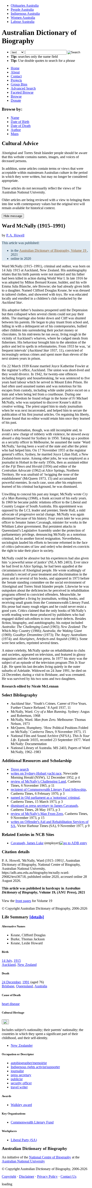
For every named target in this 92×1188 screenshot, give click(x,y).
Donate (16, 100)
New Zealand (27, 965)
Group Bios (19, 84)
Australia (40, 986)
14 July (7, 960)
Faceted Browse (22, 92)
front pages (23, 901)
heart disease (11, 1004)
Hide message (13, 216)
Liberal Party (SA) (24, 1140)
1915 (17, 960)
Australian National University (23, 1161)
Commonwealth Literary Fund (32, 1122)
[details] (36, 917)
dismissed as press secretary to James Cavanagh (44, 806)
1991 (25, 982)
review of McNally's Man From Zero (37, 814)
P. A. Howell (15, 235)
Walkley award (21, 1105)
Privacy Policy (47, 1176)
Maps (15, 134)
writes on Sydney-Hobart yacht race (36, 773)
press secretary (21, 1075)
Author (16, 130)
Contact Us (68, 1176)
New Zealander (22, 1045)
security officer (21, 1083)
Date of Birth (20, 122)
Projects (16, 80)
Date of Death (21, 126)
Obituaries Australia (25, 5)
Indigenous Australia (25, 13)
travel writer (19, 1087)
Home (15, 68)
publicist (17, 1079)
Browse (16, 96)
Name (15, 118)
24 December (11, 982)
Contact (16, 76)
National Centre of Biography (50, 1157)
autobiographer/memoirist (29, 1063)
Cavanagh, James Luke (27, 843)
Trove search (20, 769)
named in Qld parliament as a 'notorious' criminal (45, 797)
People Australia (22, 9)
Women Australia (23, 17)
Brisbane (8, 986)
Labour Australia (22, 22)
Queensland (24, 986)
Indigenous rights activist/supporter (35, 1067)
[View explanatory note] (5, 1021)
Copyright (9, 1176)
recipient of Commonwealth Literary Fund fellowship (48, 789)
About (15, 72)
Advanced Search (23, 88)
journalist (17, 1071)
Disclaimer (26, 1176)
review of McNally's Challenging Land (38, 781)
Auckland (9, 965)
